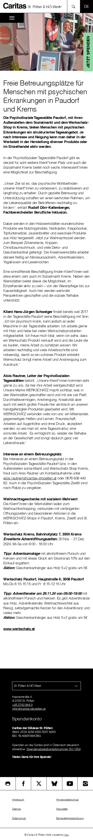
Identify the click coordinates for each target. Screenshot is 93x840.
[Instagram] (85, 783)
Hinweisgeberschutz (67, 799)
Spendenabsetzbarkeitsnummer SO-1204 (54, 749)
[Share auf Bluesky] (54, 783)
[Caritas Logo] (15, 6)
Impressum (18, 799)
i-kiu (66, 834)
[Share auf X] (38, 783)
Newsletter (62, 808)
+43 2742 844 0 (22, 705)
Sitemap (16, 808)
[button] (46, 6)
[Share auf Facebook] (23, 783)
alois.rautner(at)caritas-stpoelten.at (29, 478)
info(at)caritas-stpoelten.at (28, 709)
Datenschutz (19, 818)
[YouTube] (70, 783)
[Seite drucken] (8, 783)
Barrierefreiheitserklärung (69, 818)
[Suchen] (74, 6)
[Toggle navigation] (12, 18)
